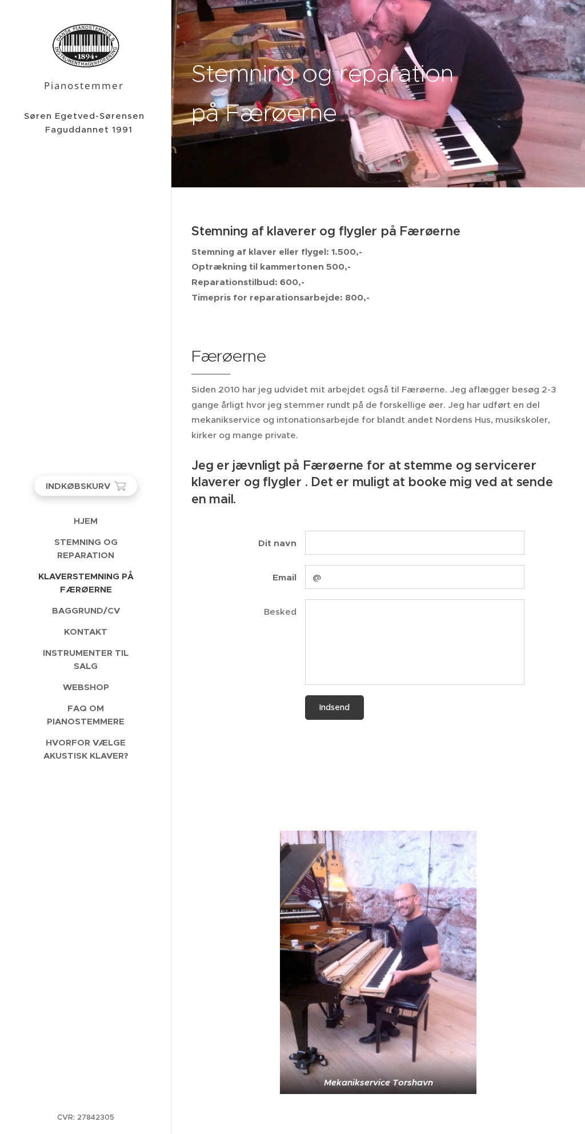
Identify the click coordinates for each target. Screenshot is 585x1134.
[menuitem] (85, 520)
